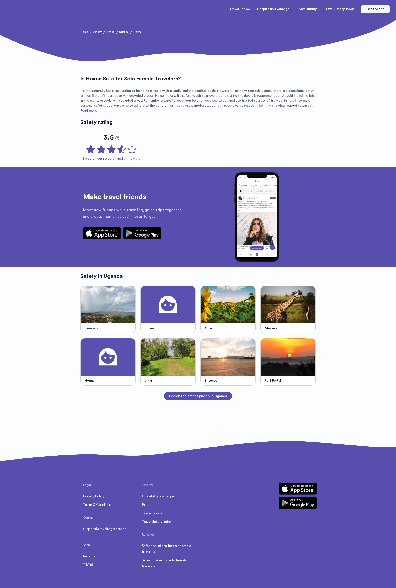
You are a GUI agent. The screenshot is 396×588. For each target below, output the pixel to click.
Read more (88, 110)
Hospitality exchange (158, 496)
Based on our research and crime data (111, 158)
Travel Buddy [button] (307, 9)
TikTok (88, 565)
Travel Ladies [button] (239, 9)
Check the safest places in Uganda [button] (198, 396)
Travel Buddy (152, 513)
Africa (110, 32)
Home (84, 32)
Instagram (91, 556)
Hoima (137, 32)
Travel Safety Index (156, 521)
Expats (147, 505)
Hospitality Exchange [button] (273, 9)
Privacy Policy (93, 496)
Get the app (375, 9)
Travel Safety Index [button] (339, 9)
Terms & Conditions (98, 505)
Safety (97, 32)
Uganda (124, 32)
